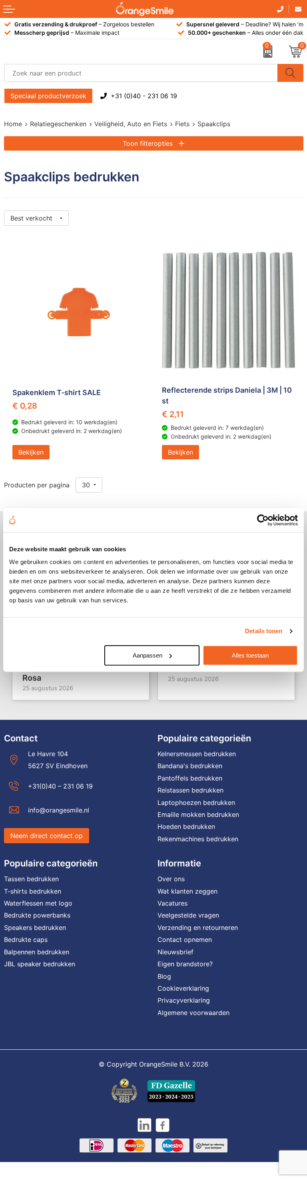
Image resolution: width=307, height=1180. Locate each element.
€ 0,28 (24, 406)
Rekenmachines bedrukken (197, 839)
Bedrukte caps (26, 940)
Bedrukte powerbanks (37, 915)
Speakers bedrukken (35, 928)
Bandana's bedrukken (189, 766)
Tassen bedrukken (31, 879)
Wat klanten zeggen (187, 891)
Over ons (171, 879)
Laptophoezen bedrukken (196, 803)
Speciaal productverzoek (48, 96)
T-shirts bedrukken (32, 891)
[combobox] (141, 73)
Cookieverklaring (183, 988)
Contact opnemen (184, 940)
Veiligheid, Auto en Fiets (130, 124)
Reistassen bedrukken (190, 790)
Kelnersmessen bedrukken (196, 754)
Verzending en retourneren (197, 928)
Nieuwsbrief (175, 952)
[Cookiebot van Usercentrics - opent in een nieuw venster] (263, 520)
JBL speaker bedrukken (39, 964)
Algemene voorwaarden (193, 1013)
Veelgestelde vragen (188, 915)
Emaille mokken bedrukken (198, 814)
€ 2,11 (173, 414)
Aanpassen (147, 655)
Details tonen (263, 631)
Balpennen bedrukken (36, 952)
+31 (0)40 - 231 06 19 (144, 96)
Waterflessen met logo (38, 903)
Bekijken (31, 452)
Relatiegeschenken (58, 124)
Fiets (182, 124)
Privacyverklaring (183, 1000)
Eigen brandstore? (185, 964)
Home (13, 124)
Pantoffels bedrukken (189, 778)
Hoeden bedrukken (186, 826)
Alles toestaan (250, 655)
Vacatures (172, 903)
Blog (164, 976)
